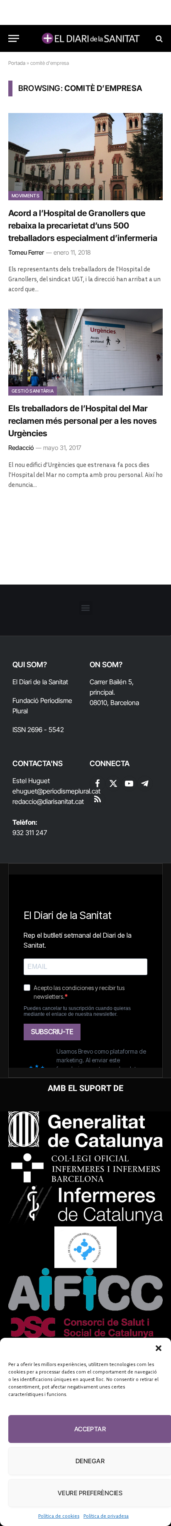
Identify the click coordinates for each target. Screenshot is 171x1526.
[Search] (158, 38)
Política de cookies (58, 1516)
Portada (16, 63)
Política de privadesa (106, 1516)
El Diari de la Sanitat (40, 682)
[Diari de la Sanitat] (90, 38)
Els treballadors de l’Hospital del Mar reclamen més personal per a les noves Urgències (82, 420)
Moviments (25, 196)
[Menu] (13, 38)
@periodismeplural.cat (68, 791)
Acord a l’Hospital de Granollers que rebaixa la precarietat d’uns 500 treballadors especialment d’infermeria (82, 225)
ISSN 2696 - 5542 (38, 729)
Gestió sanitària (33, 391)
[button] (158, 1348)
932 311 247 (29, 832)
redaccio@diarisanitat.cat (48, 801)
